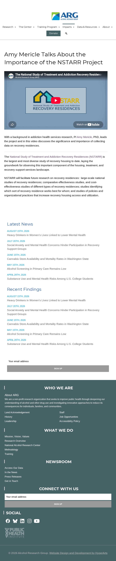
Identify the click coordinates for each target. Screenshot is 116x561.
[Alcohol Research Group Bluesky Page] (15, 521)
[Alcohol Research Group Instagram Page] (29, 521)
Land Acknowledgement (17, 412)
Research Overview (15, 441)
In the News (11, 472)
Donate (53, 33)
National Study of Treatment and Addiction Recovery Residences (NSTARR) (56, 156)
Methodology (11, 449)
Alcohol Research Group (66, 16)
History (8, 416)
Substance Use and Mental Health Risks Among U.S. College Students (50, 278)
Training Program (47, 27)
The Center (25, 27)
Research (8, 27)
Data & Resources (87, 27)
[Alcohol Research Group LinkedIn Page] (22, 521)
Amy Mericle (84, 137)
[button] (66, 33)
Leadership (10, 421)
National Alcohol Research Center (22, 445)
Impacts (67, 27)
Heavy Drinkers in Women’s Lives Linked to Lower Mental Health (46, 235)
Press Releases (13, 476)
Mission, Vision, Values (17, 436)
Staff (61, 412)
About (106, 27)
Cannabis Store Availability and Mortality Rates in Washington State (48, 258)
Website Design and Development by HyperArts (78, 553)
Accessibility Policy (69, 421)
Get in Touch (11, 481)
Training (9, 454)
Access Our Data (14, 468)
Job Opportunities (68, 416)
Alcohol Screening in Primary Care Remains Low (36, 268)
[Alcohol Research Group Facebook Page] (8, 521)
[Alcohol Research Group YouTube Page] (37, 521)
